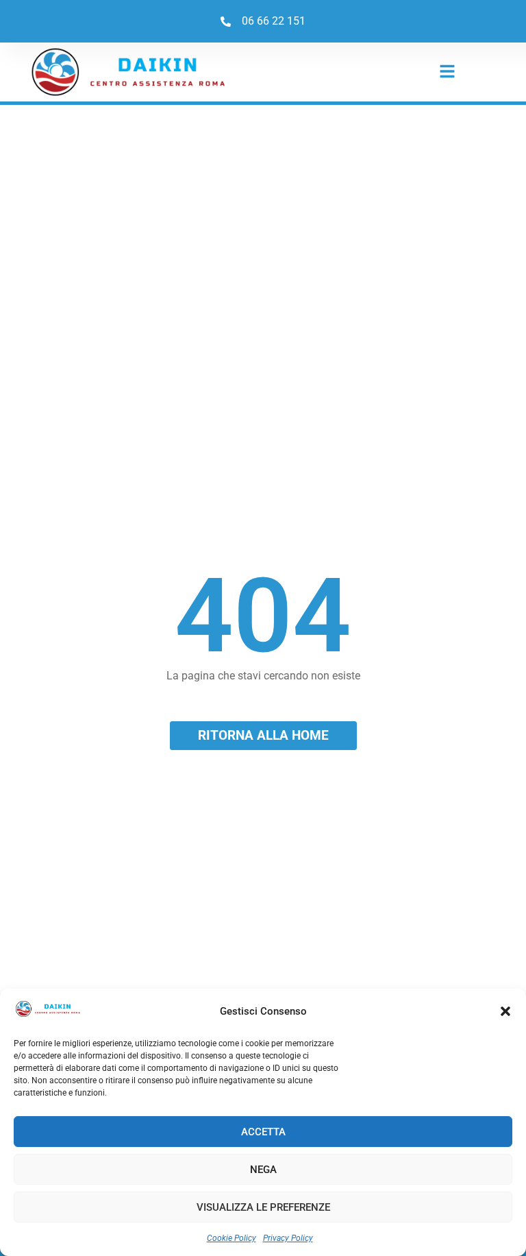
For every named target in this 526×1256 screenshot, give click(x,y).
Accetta (263, 1132)
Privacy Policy (288, 1238)
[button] (505, 1011)
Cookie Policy (231, 1238)
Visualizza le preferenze (263, 1207)
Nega (263, 1169)
